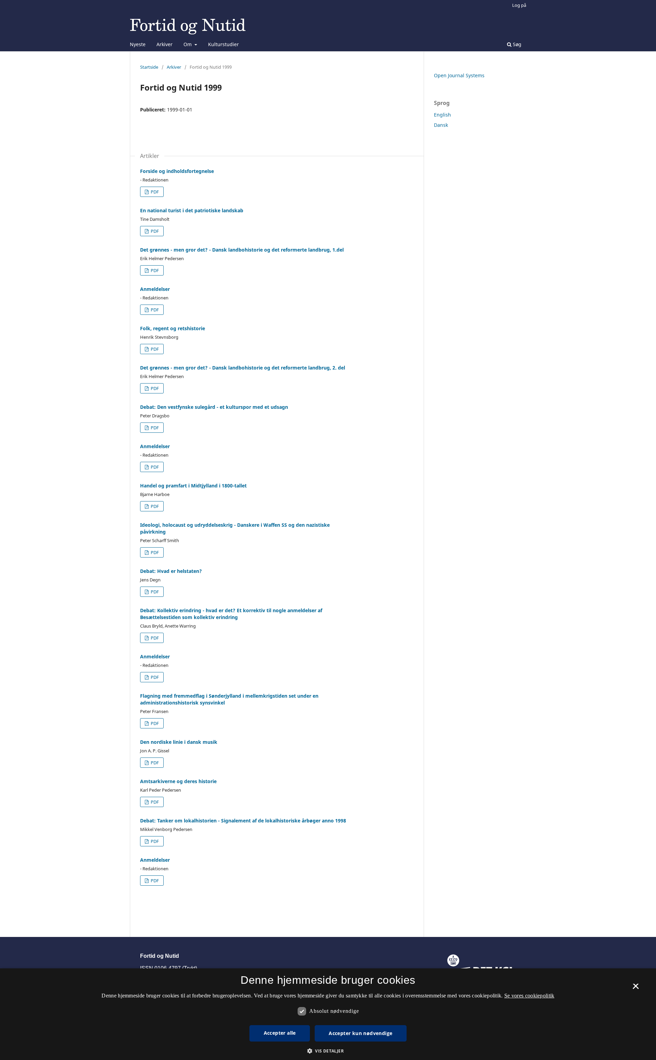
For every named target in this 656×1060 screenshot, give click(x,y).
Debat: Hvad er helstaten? (171, 571)
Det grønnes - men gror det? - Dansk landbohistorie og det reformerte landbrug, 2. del (242, 367)
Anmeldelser (155, 289)
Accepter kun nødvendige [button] (360, 1033)
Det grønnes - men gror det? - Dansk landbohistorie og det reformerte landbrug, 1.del (242, 249)
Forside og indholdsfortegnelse (177, 171)
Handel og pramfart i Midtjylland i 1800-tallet (193, 485)
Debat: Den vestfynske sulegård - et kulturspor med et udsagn (214, 407)
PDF (154, 192)
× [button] (636, 988)
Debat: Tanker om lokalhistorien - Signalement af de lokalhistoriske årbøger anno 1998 (243, 820)
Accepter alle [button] (280, 1033)
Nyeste (138, 44)
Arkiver (164, 44)
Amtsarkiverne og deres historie (178, 781)
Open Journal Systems (459, 75)
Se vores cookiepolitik (529, 995)
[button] (328, 1051)
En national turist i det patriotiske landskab (191, 210)
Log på (519, 5)
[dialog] (328, 1014)
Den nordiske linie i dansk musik (178, 742)
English (442, 114)
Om (188, 44)
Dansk (441, 125)
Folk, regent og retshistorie (172, 328)
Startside (149, 67)
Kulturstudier (223, 44)
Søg (516, 44)
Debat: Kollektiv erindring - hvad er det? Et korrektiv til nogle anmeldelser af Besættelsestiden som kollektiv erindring (231, 613)
